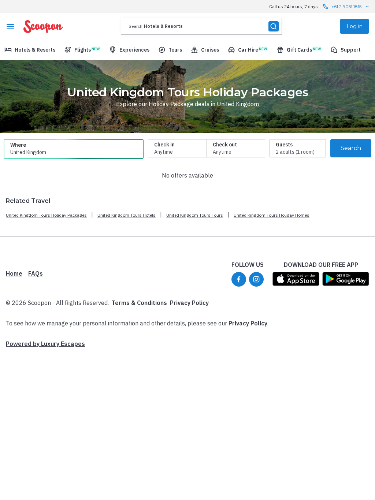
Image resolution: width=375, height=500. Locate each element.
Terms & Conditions (139, 302)
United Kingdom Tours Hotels (126, 215)
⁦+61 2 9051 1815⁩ (346, 6)
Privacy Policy (189, 302)
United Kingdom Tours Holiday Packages (46, 215)
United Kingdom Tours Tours (194, 215)
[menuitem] (30, 50)
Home (14, 273)
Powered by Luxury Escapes (45, 343)
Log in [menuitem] (354, 26)
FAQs (35, 273)
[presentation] (201, 26)
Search (351, 148)
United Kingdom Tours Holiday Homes (271, 215)
